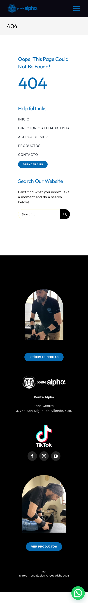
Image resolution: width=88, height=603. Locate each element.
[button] (78, 593)
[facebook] (32, 456)
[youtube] (55, 456)
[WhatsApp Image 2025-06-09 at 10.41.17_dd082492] (44, 471)
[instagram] (44, 456)
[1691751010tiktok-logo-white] (44, 426)
